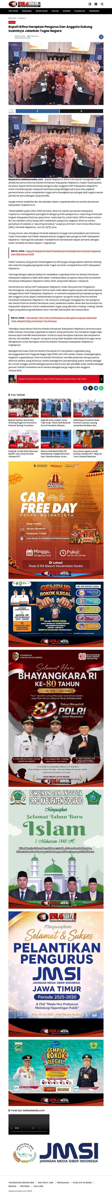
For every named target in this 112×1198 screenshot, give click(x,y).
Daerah (12, 22)
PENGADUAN (63, 1182)
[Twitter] (90, 388)
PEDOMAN (25, 1186)
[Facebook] (85, 388)
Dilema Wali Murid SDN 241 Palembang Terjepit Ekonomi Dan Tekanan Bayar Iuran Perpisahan (55, 454)
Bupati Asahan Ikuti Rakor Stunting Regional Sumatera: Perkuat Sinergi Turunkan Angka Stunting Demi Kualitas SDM (23, 423)
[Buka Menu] (96, 4)
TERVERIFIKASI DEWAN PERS (21, 1182)
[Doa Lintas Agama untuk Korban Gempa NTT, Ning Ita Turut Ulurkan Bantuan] (88, 439)
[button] (90, 4)
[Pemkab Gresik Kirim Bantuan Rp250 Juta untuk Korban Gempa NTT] (23, 439)
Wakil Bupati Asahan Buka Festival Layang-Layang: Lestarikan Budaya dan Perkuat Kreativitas (86, 423)
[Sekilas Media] (24, 4)
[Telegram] (96, 388)
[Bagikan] (101, 37)
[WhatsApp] (101, 388)
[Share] (37, 111)
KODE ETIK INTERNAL (82, 1182)
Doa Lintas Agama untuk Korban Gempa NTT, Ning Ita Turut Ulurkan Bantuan (87, 454)
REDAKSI (12, 1186)
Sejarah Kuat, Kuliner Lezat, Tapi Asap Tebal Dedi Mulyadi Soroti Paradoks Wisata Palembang (55, 423)
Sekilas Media (20, 36)
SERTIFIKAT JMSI (45, 1182)
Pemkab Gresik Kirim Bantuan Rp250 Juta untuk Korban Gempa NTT (23, 454)
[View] (81, 111)
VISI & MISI (38, 1186)
